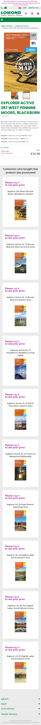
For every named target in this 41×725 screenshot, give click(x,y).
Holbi (21, 722)
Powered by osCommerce (31, 722)
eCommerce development (10, 722)
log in (8, 151)
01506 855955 (2, 8)
